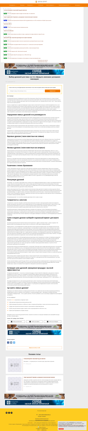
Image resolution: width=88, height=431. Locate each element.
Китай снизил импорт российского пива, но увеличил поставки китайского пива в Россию (26, 34)
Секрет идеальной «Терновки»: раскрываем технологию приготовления (20, 17)
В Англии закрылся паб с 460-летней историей (17, 51)
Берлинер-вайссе (8, 23)
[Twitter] (14, 342)
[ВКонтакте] (11, 342)
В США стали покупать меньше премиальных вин (18, 27)
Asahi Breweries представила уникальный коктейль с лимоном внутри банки (23, 48)
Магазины (22, 5)
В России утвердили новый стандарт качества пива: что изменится (21, 13)
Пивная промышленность (64, 5)
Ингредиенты (12, 5)
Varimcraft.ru (30, 422)
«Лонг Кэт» (43, 430)
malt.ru (12, 299)
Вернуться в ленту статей (34, 347)
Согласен (61, 429)
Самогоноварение (50, 5)
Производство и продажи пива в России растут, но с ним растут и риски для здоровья (25, 44)
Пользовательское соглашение (77, 425)
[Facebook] (8, 342)
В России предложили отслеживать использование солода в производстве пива (24, 58)
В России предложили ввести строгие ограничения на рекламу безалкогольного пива (25, 41)
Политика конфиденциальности (64, 425)
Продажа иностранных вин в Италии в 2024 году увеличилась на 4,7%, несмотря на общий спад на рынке (29, 20)
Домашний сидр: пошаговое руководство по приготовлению (18, 37)
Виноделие (77, 5)
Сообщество (40, 5)
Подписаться (52, 91)
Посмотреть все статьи (42, 61)
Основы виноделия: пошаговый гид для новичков (15, 10)
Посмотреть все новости (43, 60)
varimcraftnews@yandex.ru (43, 414)
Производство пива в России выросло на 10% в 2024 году (19, 54)
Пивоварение (30, 5)
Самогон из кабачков (8, 30)
